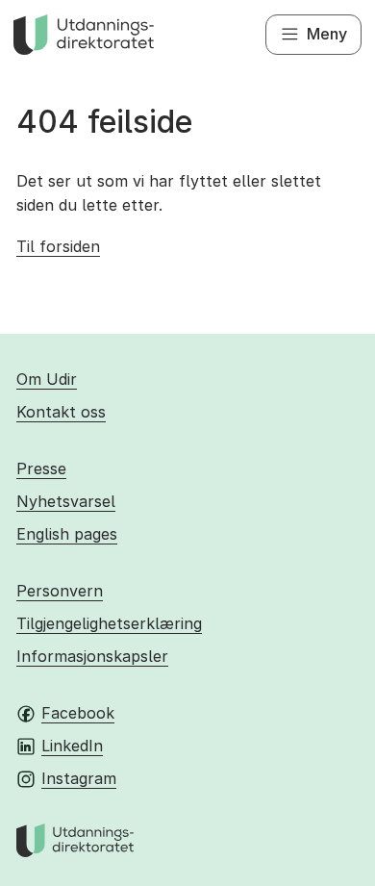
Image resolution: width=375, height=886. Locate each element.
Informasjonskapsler (92, 656)
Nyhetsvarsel (65, 501)
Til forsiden (58, 246)
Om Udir (46, 379)
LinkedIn (72, 745)
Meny (327, 33)
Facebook (77, 712)
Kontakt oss (61, 411)
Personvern (59, 590)
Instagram (78, 778)
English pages (66, 534)
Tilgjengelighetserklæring (109, 623)
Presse (41, 468)
